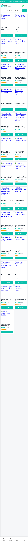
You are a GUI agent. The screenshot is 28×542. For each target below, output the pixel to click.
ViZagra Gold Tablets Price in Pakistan (6, 28)
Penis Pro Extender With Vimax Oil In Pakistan (20, 102)
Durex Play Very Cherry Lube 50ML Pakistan (6, 176)
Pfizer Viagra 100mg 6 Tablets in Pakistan (6, 250)
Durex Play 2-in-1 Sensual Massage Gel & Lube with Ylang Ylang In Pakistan (21, 128)
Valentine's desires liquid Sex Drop (19, 275)
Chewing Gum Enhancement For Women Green (5, 153)
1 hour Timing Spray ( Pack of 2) (20, 28)
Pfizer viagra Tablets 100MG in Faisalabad (6, 78)
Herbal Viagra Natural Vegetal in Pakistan (20, 53)
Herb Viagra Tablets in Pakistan (20, 226)
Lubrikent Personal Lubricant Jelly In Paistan (19, 153)
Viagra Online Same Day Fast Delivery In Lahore (7, 226)
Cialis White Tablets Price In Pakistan (5, 325)
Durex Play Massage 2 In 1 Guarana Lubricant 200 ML (20, 177)
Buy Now (8, 35)
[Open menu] (26, 5)
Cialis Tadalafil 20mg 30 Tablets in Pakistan (6, 53)
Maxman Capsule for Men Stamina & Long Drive (6, 301)
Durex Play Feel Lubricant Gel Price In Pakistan (6, 128)
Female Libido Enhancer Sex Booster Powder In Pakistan (7, 276)
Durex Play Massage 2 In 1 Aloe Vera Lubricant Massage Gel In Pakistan (7, 202)
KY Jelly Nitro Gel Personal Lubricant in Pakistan (6, 103)
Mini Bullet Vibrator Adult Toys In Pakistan (20, 201)
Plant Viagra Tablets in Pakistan (20, 250)
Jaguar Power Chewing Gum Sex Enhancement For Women (20, 79)
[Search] (24, 10)
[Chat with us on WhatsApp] (23, 6)
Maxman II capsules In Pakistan (20, 300)
